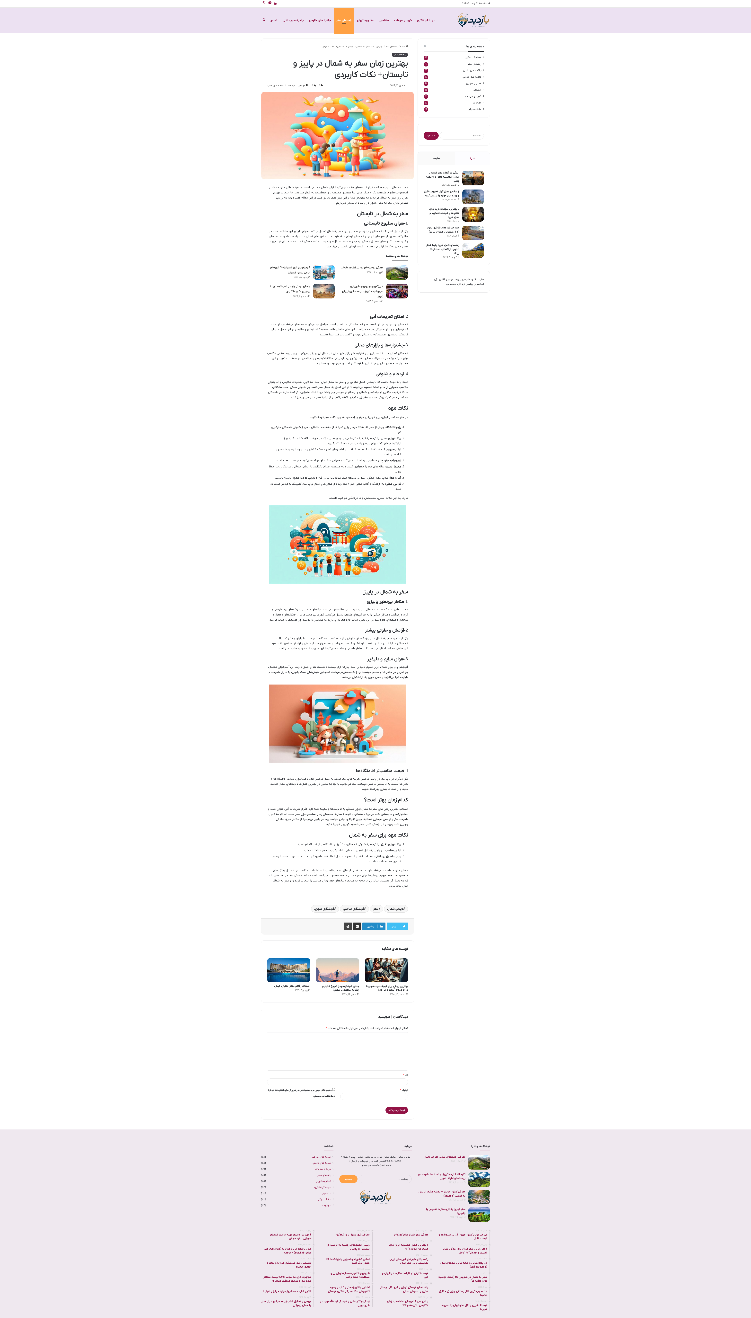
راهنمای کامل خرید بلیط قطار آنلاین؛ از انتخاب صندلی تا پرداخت (442, 249)
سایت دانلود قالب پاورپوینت (469, 279)
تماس (273, 20)
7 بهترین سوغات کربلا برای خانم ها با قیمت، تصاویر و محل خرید (444, 213)
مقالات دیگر (475, 109)
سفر (375, 909)
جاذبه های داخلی (293, 20)
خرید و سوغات (403, 20)
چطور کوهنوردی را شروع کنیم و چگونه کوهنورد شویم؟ (340, 988)
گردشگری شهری (324, 909)
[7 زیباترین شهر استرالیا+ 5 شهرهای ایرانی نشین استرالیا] (324, 272)
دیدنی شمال (395, 909)
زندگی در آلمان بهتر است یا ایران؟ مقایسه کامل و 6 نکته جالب (442, 177)
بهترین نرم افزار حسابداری (459, 284)
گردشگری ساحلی (353, 909)
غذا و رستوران (365, 20)
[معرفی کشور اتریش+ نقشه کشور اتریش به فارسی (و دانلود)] (479, 1197)
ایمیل (404, 1090)
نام (405, 1075)
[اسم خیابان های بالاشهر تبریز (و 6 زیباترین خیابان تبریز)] (473, 233)
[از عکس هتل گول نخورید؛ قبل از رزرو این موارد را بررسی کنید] (473, 197)
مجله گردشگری (426, 20)
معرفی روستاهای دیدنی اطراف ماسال (362, 268)
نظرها (436, 158)
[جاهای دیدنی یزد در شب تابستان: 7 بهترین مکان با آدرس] (324, 291)
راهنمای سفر (344, 20)
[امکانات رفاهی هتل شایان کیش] (288, 970)
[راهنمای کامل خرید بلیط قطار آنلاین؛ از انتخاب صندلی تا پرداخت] (473, 250)
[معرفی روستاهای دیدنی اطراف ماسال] (397, 272)
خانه (403, 46)
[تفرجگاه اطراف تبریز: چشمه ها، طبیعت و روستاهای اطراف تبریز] (479, 1179)
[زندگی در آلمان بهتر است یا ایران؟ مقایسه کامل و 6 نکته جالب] (473, 178)
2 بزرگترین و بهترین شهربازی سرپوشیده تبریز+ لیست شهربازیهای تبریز (362, 291)
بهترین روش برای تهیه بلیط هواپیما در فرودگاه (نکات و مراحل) (387, 988)
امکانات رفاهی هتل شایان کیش (292, 986)
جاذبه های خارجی (320, 20)
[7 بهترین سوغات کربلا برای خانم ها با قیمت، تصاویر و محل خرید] (473, 214)
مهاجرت (477, 102)
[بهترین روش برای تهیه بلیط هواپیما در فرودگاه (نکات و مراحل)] (386, 970)
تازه (472, 158)
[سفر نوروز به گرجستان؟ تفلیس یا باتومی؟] (479, 1214)
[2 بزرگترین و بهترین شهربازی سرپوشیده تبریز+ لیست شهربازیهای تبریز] (397, 291)
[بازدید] (473, 20)
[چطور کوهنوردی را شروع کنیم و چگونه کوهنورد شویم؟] (337, 970)
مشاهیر (384, 20)
